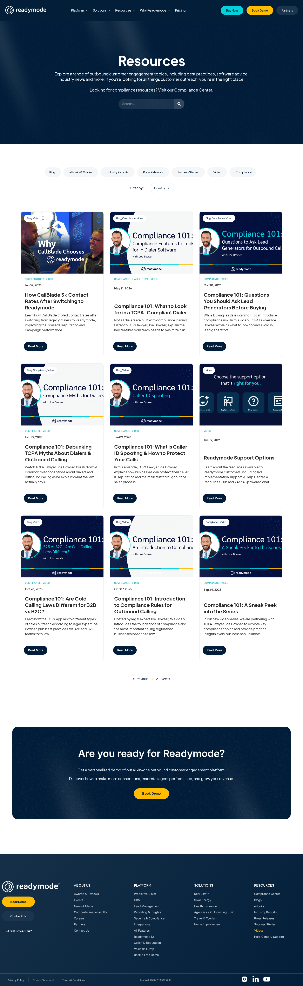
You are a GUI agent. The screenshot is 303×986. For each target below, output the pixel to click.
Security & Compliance (149, 918)
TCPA (145, 279)
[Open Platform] (86, 10)
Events (78, 900)
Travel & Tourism (205, 918)
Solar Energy (202, 900)
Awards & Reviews (86, 894)
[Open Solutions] (109, 10)
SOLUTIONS (203, 885)
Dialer (136, 279)
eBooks (259, 906)
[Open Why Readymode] (169, 10)
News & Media (84, 906)
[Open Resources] (134, 10)
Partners (79, 924)
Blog (52, 172)
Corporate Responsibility (90, 912)
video (49, 279)
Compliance (243, 172)
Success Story (34, 279)
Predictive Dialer (145, 894)
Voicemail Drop (144, 949)
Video (217, 172)
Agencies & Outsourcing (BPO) (215, 912)
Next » (165, 679)
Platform (142, 885)
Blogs (258, 900)
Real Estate (201, 894)
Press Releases (153, 172)
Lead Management (147, 906)
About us (82, 885)
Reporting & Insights (147, 912)
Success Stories (188, 172)
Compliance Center (193, 89)
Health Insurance (205, 906)
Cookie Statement (43, 980)
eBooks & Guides (80, 172)
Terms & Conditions (73, 980)
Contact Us (81, 930)
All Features (142, 930)
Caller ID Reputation (147, 942)
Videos (258, 930)
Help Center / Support (269, 936)
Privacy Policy (15, 980)
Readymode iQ (144, 936)
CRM (137, 900)
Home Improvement (207, 924)
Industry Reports (118, 172)
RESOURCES (264, 885)
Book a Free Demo (146, 955)
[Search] (179, 104)
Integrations (142, 924)
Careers (79, 918)
